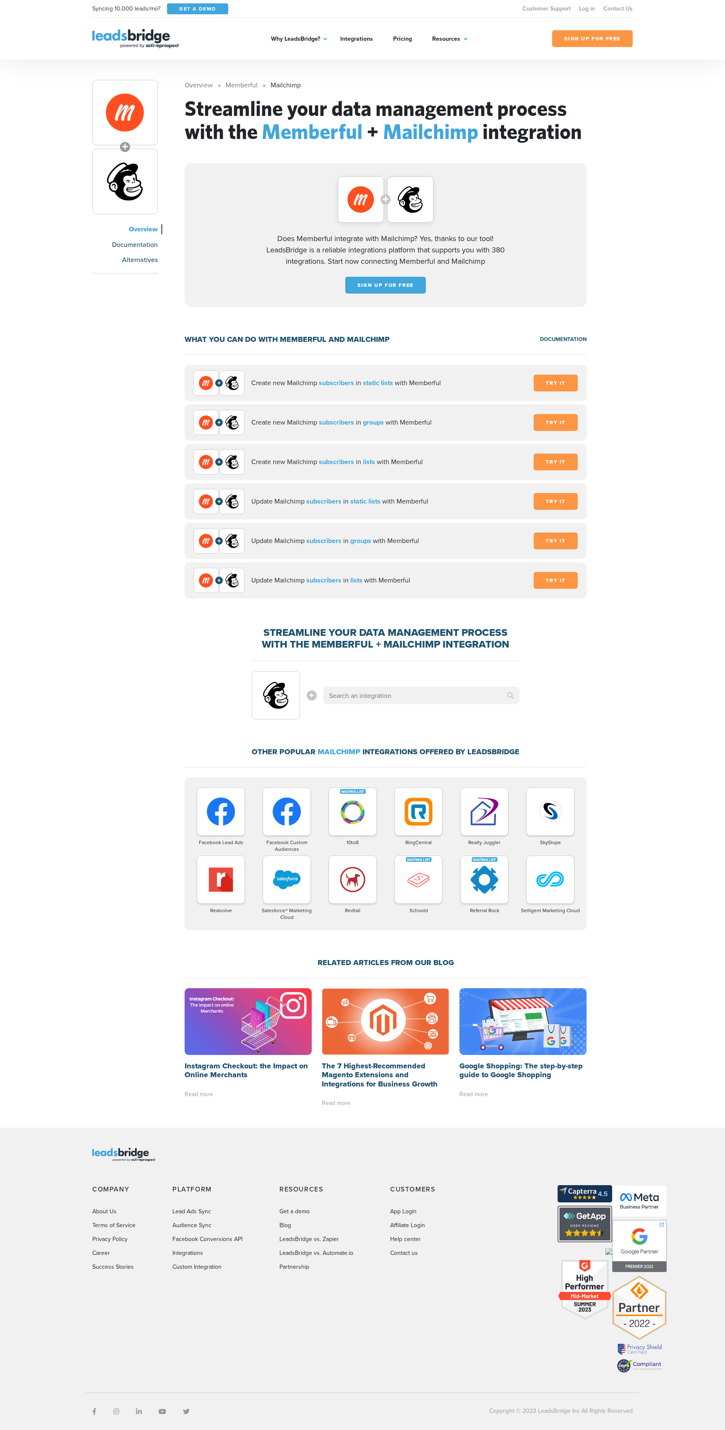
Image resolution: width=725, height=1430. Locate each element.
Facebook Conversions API (207, 1239)
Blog (285, 1225)
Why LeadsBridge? (295, 38)
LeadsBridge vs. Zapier (309, 1239)
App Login (403, 1211)
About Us (104, 1211)
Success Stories (113, 1266)
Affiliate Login (407, 1225)
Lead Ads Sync (191, 1211)
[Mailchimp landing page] (125, 181)
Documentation (135, 244)
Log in (587, 8)
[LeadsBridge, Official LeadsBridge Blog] (135, 37)
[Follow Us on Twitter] (186, 1411)
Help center (405, 1239)
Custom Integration (197, 1266)
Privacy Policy (110, 1239)
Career (101, 1253)
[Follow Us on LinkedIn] (139, 1411)
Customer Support (546, 8)
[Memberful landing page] (125, 112)
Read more (199, 1094)
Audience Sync (191, 1225)
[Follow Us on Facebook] (94, 1411)
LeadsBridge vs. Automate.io (316, 1253)
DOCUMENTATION (563, 339)
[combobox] (421, 695)
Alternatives (140, 259)
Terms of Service (114, 1225)
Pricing (402, 38)
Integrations (356, 38)
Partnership (294, 1266)
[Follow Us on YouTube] (162, 1411)
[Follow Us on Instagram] (116, 1411)
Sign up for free (385, 285)
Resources (446, 38)
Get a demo (294, 1211)
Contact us (404, 1253)
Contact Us (618, 8)
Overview (143, 229)
